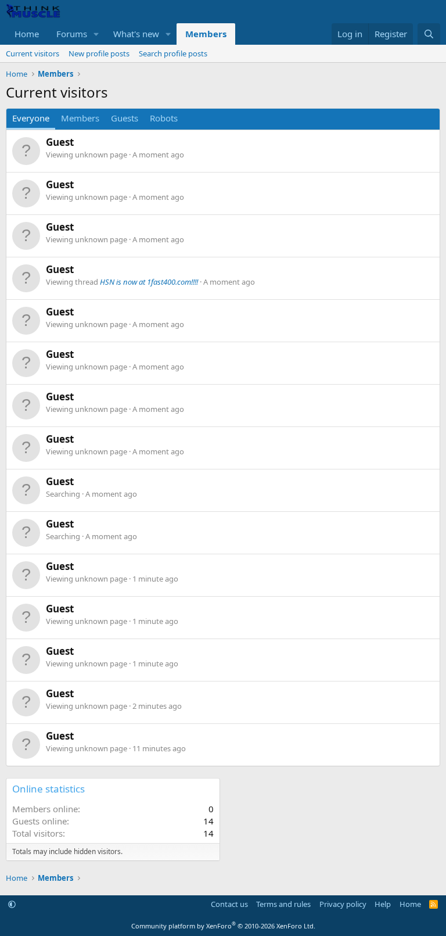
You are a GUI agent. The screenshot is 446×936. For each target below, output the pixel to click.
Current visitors (32, 53)
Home (27, 34)
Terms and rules (283, 904)
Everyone (30, 118)
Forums (71, 34)
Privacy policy (342, 904)
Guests (124, 118)
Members (205, 34)
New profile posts (99, 53)
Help (383, 904)
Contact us (229, 904)
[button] (96, 34)
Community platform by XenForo (223, 925)
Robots (164, 118)
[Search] (429, 34)
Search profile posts (173, 53)
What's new (136, 34)
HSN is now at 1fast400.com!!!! (149, 282)
